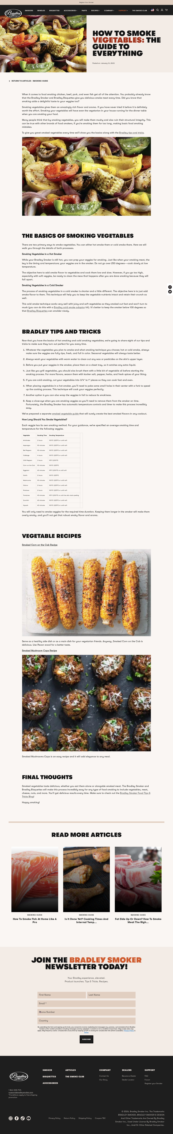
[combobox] (70, 575)
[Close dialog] (107, 518)
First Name (72, 534)
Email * (70, 558)
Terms (93, 606)
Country (70, 582)
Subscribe (86, 612)
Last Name (72, 546)
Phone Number (74, 570)
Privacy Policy (84, 606)
